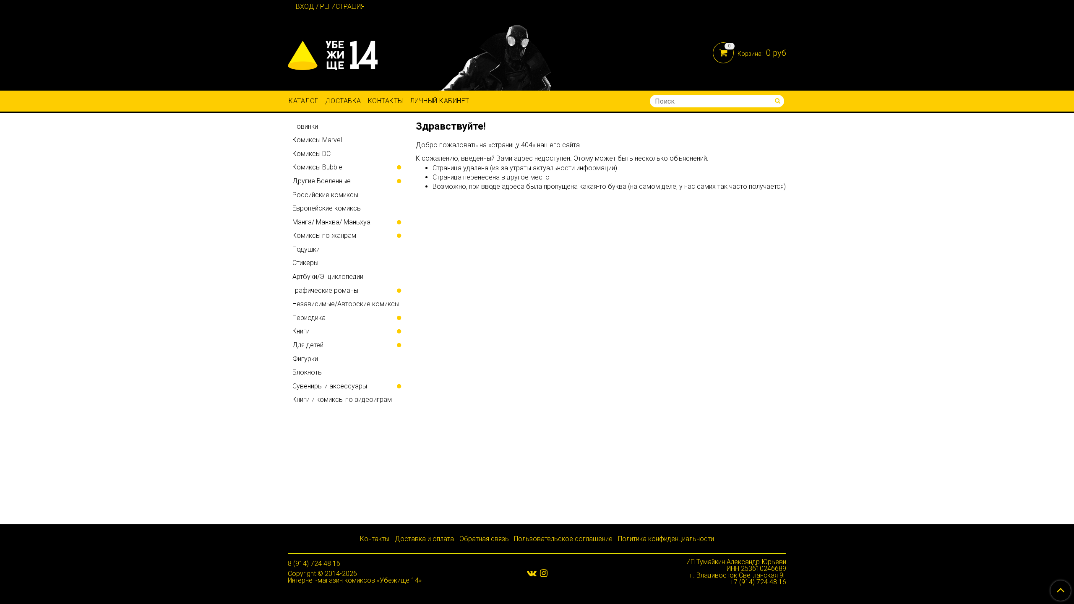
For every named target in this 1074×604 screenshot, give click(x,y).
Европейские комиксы (327, 208)
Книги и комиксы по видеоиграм (342, 400)
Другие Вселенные (321, 181)
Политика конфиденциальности (666, 539)
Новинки (305, 126)
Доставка (343, 101)
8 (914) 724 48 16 (314, 564)
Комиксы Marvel (317, 140)
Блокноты (307, 372)
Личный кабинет (439, 101)
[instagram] (543, 573)
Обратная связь (484, 539)
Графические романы (325, 290)
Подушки (306, 249)
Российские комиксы (325, 195)
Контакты (385, 101)
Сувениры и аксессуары (329, 386)
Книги (301, 331)
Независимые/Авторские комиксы (345, 304)
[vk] (532, 573)
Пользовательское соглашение (563, 539)
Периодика (309, 318)
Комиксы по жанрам (324, 236)
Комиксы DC (311, 154)
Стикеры (305, 263)
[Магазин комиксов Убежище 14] (333, 53)
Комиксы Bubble (317, 167)
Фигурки (305, 359)
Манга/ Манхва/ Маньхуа (331, 222)
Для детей (307, 345)
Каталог (303, 101)
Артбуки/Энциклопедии (327, 277)
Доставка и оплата (424, 539)
